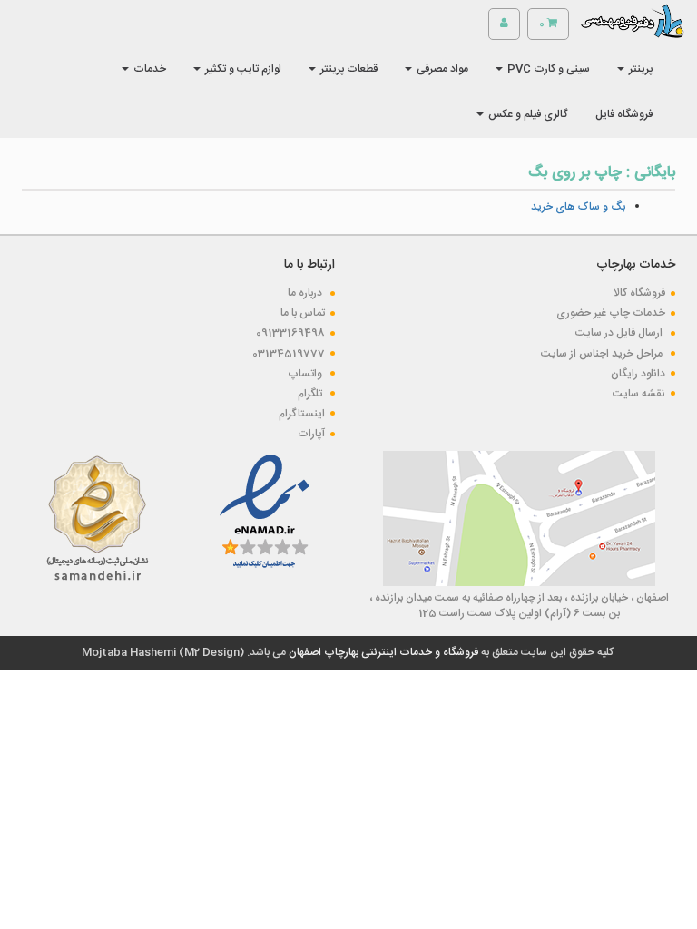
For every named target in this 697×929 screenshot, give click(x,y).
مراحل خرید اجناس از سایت (603, 354)
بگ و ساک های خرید (578, 207)
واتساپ (306, 374)
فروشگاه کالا (639, 293)
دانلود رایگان (638, 374)
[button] (635, 69)
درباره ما (306, 293)
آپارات (311, 434)
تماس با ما (302, 313)
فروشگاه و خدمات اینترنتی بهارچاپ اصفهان (382, 652)
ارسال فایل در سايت (620, 333)
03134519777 (288, 354)
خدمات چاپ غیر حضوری (610, 313)
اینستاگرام (302, 414)
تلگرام (311, 394)
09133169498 (290, 333)
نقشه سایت (639, 394)
